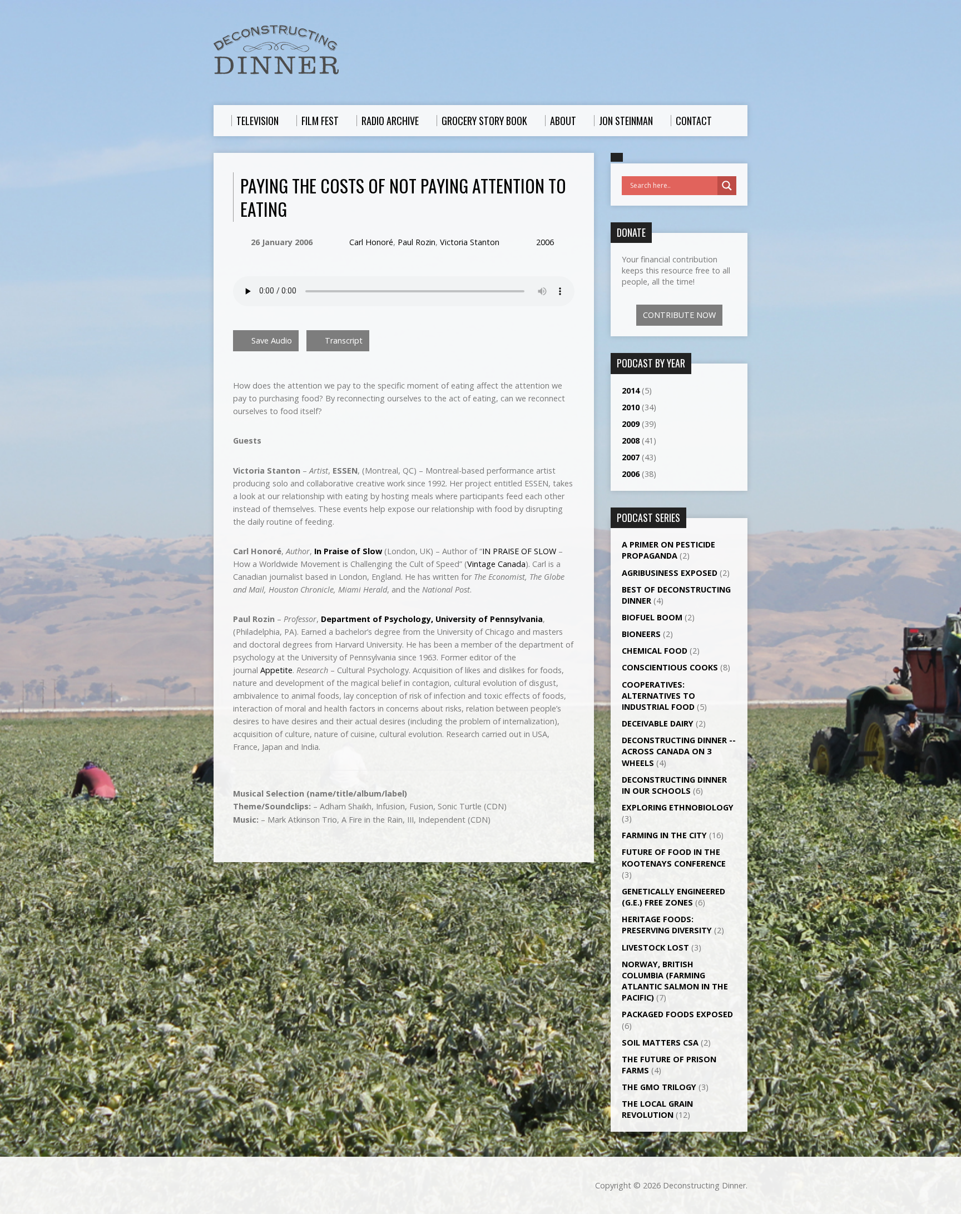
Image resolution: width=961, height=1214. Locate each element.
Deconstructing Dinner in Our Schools (674, 785)
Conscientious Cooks (670, 667)
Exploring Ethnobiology (678, 807)
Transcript (343, 340)
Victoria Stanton (469, 242)
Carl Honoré (371, 242)
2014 (631, 390)
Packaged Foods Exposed (677, 1014)
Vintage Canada (496, 564)
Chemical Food (654, 650)
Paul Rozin (416, 242)
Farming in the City (664, 835)
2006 (545, 242)
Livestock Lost (655, 947)
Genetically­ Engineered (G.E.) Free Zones (673, 897)
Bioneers (641, 634)
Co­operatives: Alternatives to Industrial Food (658, 695)
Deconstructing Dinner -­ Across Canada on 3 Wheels (679, 751)
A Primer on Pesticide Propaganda (668, 550)
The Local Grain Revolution (657, 1109)
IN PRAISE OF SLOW (519, 551)
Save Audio (270, 340)
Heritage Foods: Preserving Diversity (667, 925)
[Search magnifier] (726, 185)
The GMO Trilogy (659, 1087)
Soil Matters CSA (660, 1042)
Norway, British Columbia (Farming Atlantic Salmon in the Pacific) (675, 981)
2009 (631, 424)
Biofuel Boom (652, 617)
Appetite (276, 670)
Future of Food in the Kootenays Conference (674, 857)
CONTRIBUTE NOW (679, 315)
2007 (631, 457)
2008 (631, 440)
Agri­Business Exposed (669, 573)
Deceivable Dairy (657, 723)
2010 (631, 407)
